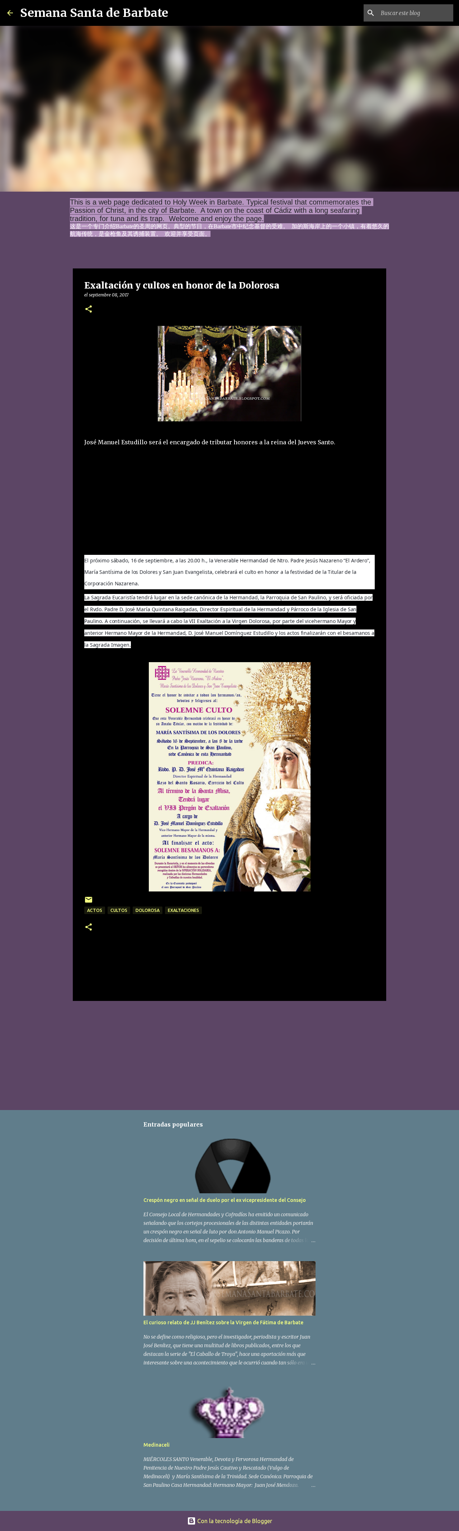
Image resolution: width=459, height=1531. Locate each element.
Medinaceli (156, 1445)
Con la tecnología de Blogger (234, 1521)
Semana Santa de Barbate (94, 13)
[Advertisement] (138, 504)
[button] (88, 309)
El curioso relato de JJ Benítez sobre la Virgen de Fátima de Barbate (223, 1322)
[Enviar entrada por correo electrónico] (88, 902)
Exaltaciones (183, 910)
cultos (118, 910)
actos (94, 910)
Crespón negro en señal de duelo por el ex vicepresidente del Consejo (224, 1200)
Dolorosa (148, 910)
